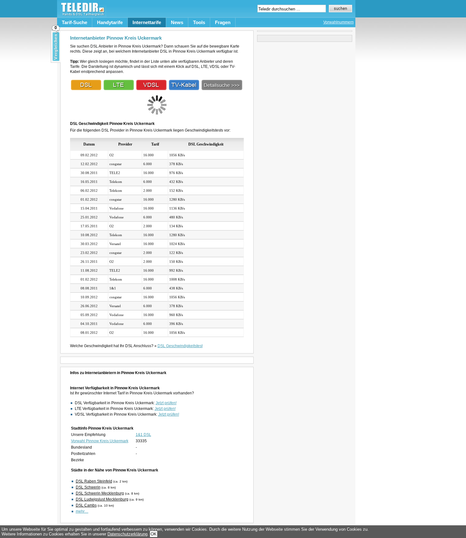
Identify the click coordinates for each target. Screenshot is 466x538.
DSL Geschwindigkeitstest (180, 346)
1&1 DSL (143, 434)
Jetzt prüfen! (166, 403)
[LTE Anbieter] (119, 89)
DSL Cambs (86, 505)
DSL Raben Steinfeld (94, 481)
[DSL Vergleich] (222, 89)
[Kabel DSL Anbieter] (184, 89)
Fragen (222, 22)
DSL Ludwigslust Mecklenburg (102, 499)
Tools (199, 22)
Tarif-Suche (74, 22)
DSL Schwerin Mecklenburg (100, 493)
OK (154, 534)
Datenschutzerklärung (127, 534)
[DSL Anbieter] (86, 89)
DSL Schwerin (88, 487)
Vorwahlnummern (338, 22)
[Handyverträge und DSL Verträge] (82, 16)
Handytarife (110, 22)
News (177, 22)
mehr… (82, 511)
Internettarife (147, 22)
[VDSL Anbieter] (151, 89)
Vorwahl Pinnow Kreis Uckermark (99, 441)
